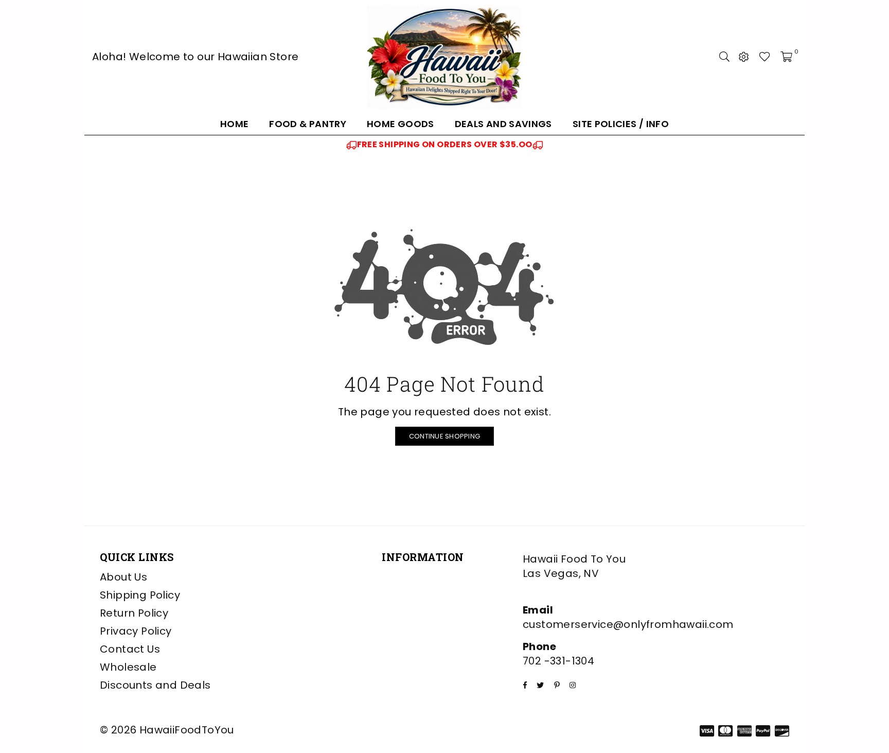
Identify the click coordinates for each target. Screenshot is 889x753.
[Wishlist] (764, 56)
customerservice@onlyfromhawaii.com (628, 624)
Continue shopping (444, 436)
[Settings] (744, 56)
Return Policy (134, 613)
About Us (123, 577)
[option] (444, 144)
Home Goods (400, 123)
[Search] (724, 56)
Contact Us (130, 649)
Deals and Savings (503, 123)
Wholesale (128, 667)
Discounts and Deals (155, 685)
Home (234, 123)
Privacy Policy (136, 631)
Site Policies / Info (621, 123)
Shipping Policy (140, 595)
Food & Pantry (307, 123)
